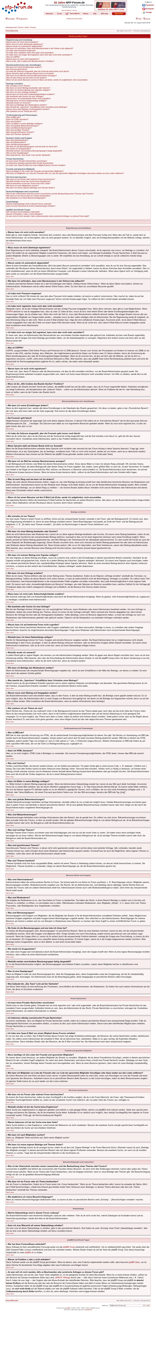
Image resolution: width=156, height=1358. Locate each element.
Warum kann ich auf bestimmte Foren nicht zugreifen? (28, 99)
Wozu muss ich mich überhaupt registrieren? (24, 44)
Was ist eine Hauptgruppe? (17, 153)
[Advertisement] (78, 1336)
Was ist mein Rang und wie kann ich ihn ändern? (26, 78)
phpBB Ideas (134, 1262)
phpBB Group (69, 1247)
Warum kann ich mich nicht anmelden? (22, 42)
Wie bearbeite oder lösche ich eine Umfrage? (25, 96)
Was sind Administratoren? (17, 140)
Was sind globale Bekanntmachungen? (22, 126)
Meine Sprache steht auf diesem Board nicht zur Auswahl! (30, 73)
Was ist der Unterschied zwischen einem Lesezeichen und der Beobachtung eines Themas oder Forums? (50, 194)
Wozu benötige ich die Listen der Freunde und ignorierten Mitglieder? (35, 171)
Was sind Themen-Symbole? (18, 134)
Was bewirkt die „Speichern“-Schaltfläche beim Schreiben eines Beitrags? (36, 107)
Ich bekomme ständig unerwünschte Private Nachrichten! (29, 163)
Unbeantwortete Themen (14, 27)
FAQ (140, 19)
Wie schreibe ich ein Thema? (18, 86)
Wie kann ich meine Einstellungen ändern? (24, 67)
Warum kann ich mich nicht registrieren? (22, 59)
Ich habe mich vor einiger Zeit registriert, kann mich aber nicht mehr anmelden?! (39, 55)
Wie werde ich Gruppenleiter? (18, 149)
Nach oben (10, 243)
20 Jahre (59, 2)
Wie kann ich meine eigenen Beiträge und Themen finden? (30, 188)
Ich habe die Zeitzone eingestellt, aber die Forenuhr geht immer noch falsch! (37, 71)
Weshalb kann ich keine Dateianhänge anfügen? (26, 101)
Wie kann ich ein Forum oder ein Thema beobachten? (28, 196)
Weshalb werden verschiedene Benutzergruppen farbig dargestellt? (34, 151)
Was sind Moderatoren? (16, 142)
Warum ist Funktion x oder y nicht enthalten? (24, 214)
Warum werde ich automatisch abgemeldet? (24, 46)
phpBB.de (29, 1252)
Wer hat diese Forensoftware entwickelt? (23, 212)
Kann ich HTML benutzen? (17, 119)
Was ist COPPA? (13, 57)
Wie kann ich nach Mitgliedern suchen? (22, 186)
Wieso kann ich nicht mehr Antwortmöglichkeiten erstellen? (30, 94)
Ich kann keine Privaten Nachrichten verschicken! (26, 161)
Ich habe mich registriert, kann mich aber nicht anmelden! (29, 53)
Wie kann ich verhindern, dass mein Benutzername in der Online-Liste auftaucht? (39, 48)
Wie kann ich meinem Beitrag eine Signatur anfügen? (28, 90)
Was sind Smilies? (13, 121)
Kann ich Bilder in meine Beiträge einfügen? (24, 124)
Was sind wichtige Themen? (18, 130)
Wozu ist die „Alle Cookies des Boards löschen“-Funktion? (30, 61)
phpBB (67, 1308)
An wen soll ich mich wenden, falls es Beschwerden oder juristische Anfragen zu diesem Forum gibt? (47, 216)
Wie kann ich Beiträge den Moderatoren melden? (26, 105)
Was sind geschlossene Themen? (20, 132)
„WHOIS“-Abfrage (62, 1277)
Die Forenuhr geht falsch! (16, 69)
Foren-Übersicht (12, 31)
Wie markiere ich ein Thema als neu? (21, 111)
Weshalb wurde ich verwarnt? (18, 103)
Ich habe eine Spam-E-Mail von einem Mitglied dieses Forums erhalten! (35, 165)
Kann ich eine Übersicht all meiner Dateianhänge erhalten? (30, 206)
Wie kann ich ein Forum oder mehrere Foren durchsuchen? (30, 179)
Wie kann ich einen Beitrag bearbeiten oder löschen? (28, 88)
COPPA (9, 311)
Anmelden (11, 19)
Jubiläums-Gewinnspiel (74, 18)
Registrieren (23, 19)
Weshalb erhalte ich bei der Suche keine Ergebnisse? (28, 181)
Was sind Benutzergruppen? (18, 144)
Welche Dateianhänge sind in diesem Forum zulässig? (28, 204)
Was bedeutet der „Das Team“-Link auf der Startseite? (28, 155)
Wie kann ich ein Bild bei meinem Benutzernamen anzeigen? (31, 76)
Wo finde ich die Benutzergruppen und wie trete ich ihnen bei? (32, 147)
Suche (147, 19)
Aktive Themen (30, 27)
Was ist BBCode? (13, 117)
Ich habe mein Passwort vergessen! (21, 51)
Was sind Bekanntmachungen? (19, 128)
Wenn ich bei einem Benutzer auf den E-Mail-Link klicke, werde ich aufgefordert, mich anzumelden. (47, 80)
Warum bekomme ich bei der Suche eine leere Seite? (28, 183)
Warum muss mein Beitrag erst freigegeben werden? (28, 109)
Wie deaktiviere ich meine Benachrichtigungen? (26, 198)
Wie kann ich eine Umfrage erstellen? (21, 92)
